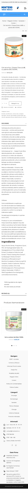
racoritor (24, 117)
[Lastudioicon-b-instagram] (16, 445)
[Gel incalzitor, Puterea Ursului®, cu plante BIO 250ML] (23, 31)
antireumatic (16, 113)
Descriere (5, 123)
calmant (8, 115)
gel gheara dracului (10, 117)
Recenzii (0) (5, 293)
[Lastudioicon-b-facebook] (12, 445)
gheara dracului (18, 117)
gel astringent (20, 115)
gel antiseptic (14, 115)
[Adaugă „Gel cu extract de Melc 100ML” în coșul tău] (10, 334)
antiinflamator (9, 113)
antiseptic (21, 113)
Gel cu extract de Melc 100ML (14, 337)
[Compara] (17, 334)
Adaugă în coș (15, 103)
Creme (7, 111)
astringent (4, 115)
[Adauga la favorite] (14, 334)
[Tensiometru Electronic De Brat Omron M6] (25, 31)
